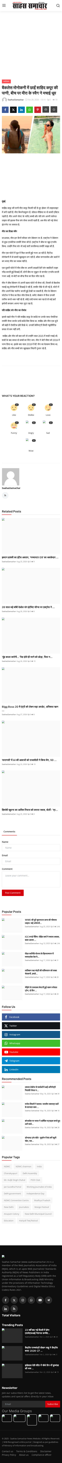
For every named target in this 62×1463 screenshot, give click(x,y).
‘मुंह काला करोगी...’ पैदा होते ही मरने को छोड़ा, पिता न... (27, 656)
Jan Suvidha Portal (12, 1186)
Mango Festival (41, 1207)
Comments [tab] (9, 831)
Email (5, 855)
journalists (24, 1207)
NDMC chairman (23, 1166)
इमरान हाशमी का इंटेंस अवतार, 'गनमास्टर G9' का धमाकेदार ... (30, 557)
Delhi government (12, 1193)
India (39, 1166)
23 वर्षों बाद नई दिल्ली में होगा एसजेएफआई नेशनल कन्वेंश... (37, 1331)
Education (9, 1220)
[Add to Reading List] (54, 109)
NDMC (7, 1166)
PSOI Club (35, 1180)
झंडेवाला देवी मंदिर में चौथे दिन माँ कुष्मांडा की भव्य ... (42, 1367)
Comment (7, 868)
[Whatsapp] (31, 1300)
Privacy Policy (9, 1454)
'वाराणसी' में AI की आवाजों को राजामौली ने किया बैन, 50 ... (29, 760)
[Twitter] (14, 1300)
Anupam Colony (11, 1213)
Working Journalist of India (39, 1186)
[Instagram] (22, 1300)
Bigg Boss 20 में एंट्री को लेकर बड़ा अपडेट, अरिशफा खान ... (30, 708)
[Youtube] (40, 1300)
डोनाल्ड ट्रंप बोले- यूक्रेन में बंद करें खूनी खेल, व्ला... (40, 1139)
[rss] (14, 1308)
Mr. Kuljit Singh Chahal (14, 1180)
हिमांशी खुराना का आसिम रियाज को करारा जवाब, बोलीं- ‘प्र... (30, 809)
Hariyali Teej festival (28, 1220)
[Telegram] (48, 1300)
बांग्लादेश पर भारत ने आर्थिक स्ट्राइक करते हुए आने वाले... (42, 1122)
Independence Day (35, 1193)
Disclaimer (46, 1451)
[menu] (4, 5)
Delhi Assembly (30, 1173)
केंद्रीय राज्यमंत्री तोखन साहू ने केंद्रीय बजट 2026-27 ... (41, 1349)
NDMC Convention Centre (16, 1200)
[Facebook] (5, 1300)
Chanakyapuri (10, 1173)
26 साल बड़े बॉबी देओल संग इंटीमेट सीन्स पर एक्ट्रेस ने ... (28, 607)
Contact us (7, 1451)
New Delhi (9, 1207)
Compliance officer (42, 1454)
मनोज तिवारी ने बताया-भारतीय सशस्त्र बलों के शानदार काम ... (42, 1105)
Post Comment (13, 892)
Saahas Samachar (32, 1093)
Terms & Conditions (26, 1451)
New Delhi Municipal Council (38, 1213)
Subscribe (52, 1404)
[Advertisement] (31, 45)
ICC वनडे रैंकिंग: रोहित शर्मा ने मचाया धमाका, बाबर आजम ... (42, 938)
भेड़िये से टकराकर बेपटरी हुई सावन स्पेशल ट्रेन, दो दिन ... (41, 989)
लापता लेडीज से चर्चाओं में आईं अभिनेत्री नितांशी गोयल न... (40, 1089)
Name (5, 841)
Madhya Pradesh (42, 1200)
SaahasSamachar (11, 488)
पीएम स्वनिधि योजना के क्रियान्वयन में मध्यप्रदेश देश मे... (39, 955)
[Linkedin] (5, 1308)
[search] (58, 5)
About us (24, 1454)
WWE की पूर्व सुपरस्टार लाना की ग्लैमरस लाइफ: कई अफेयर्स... (41, 921)
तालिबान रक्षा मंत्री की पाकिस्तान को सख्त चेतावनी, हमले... (41, 972)
